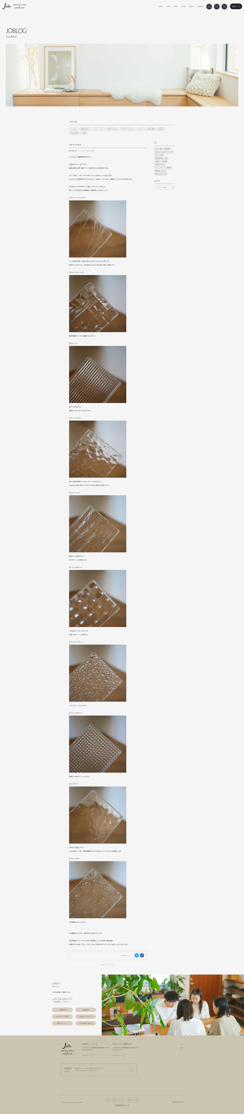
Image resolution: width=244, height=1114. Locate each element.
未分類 (84, 133)
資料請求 (86, 1010)
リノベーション (99, 129)
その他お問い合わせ (86, 1023)
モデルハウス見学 (62, 1016)
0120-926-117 (63, 999)
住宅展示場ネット (121, 1105)
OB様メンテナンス (85, 1016)
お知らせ (160, 129)
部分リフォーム (62, 1023)
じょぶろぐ (74, 129)
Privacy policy (176, 1102)
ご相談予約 (62, 1010)
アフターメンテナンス (128, 129)
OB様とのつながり (112, 129)
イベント (140, 129)
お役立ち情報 (150, 129)
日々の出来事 (74, 133)
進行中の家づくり (86, 129)
